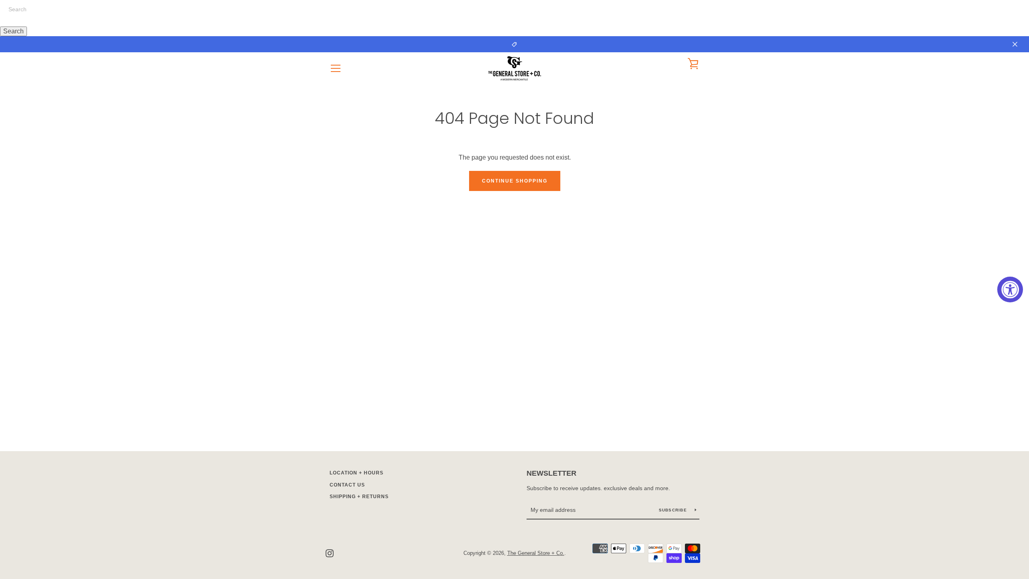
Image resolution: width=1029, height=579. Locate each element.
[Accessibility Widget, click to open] (1010, 289)
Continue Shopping (514, 181)
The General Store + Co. (535, 553)
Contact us (347, 485)
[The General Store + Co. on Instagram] (330, 552)
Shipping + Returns (359, 496)
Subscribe (674, 510)
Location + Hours (356, 473)
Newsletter (551, 473)
